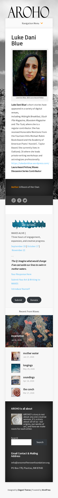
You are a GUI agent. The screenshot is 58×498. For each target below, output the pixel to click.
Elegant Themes (24, 490)
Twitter (25, 200)
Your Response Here (21, 274)
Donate (34, 299)
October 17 (33, 246)
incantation (17, 336)
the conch (28, 389)
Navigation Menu (30, 23)
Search (14, 437)
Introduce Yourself (20, 288)
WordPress (46, 490)
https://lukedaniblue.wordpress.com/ (30, 163)
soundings (29, 377)
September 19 (18, 246)
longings (28, 365)
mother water (31, 353)
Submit (18, 299)
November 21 (18, 250)
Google (13, 200)
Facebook (19, 200)
